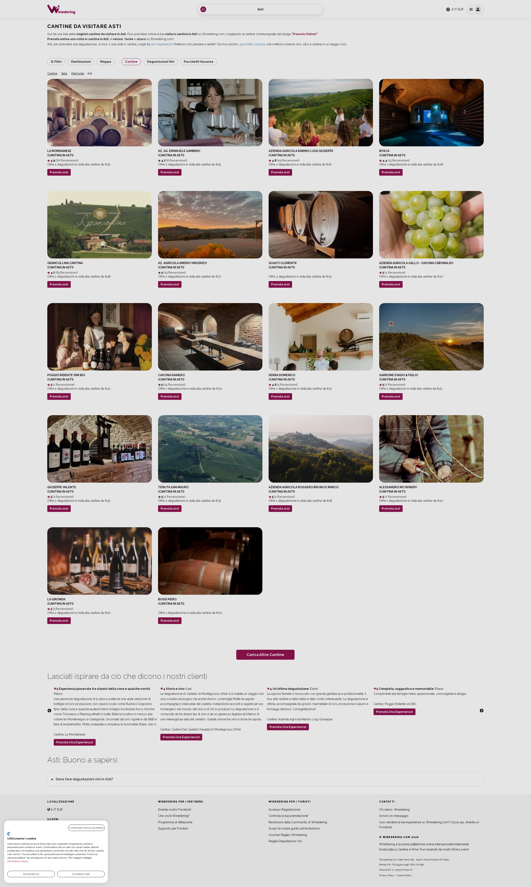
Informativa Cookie (17, 861)
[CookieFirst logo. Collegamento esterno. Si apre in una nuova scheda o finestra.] (8, 834)
